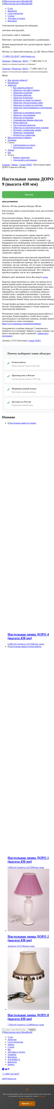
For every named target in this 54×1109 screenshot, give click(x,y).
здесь (45, 277)
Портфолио (13, 82)
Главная (6, 165)
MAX (25, 61)
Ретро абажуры (20, 122)
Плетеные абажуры (22, 95)
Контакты (12, 21)
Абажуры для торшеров (24, 115)
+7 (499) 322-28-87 (10, 1074)
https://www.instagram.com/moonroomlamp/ (21, 323)
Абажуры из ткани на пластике (28, 105)
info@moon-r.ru (28, 56)
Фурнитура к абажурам (24, 135)
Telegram (6, 61)
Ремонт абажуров (21, 157)
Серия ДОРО (26, 165)
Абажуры (12, 85)
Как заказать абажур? (18, 80)
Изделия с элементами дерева (27, 130)
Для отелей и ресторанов (25, 160)
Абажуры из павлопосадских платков (31, 127)
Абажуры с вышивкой (23, 132)
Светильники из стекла (24, 145)
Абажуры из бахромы (23, 117)
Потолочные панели (22, 147)
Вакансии (12, 11)
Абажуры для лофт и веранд (26, 90)
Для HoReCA (14, 1059)
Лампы (11, 150)
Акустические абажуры (24, 125)
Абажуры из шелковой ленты (27, 112)
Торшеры (12, 140)
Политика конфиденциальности (13, 1083)
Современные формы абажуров (28, 120)
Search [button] (32, 1030)
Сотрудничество (15, 13)
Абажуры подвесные (23, 97)
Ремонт (11, 1064)
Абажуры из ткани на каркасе (27, 100)
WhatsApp (16, 61)
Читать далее (38, 644)
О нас (10, 8)
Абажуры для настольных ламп (28, 102)
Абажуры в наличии (22, 92)
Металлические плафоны (19, 137)
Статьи (11, 16)
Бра (9, 152)
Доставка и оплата (16, 18)
